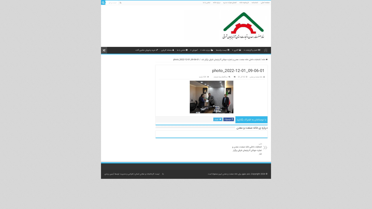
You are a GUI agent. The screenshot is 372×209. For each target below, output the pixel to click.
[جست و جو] (103, 2)
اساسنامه (255, 2)
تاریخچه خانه (244, 2)
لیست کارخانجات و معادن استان (147, 174)
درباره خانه (216, 2)
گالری (236, 50)
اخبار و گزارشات (251, 50)
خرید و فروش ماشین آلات (145, 50)
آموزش (195, 50)
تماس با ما (206, 2)
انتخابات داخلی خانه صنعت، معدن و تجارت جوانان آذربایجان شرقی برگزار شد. (230, 59)
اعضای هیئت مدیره (230, 2)
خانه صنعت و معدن (256, 77)
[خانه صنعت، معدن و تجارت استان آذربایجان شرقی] (226, 26)
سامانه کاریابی (166, 50)
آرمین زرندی (109, 174)
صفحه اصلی (265, 2)
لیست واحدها (221, 50)
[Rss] (120, 3)
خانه (264, 59)
